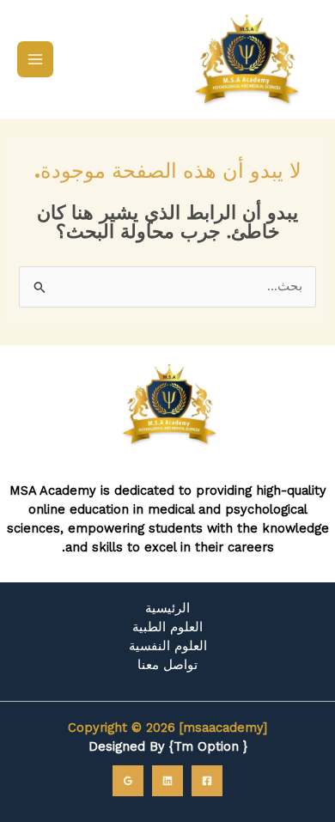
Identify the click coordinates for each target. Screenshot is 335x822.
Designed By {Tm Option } (167, 746)
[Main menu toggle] (35, 59)
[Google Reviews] (128, 780)
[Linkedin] (167, 780)
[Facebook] (207, 780)
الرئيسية (167, 608)
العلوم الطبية (167, 627)
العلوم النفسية (168, 646)
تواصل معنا (167, 665)
